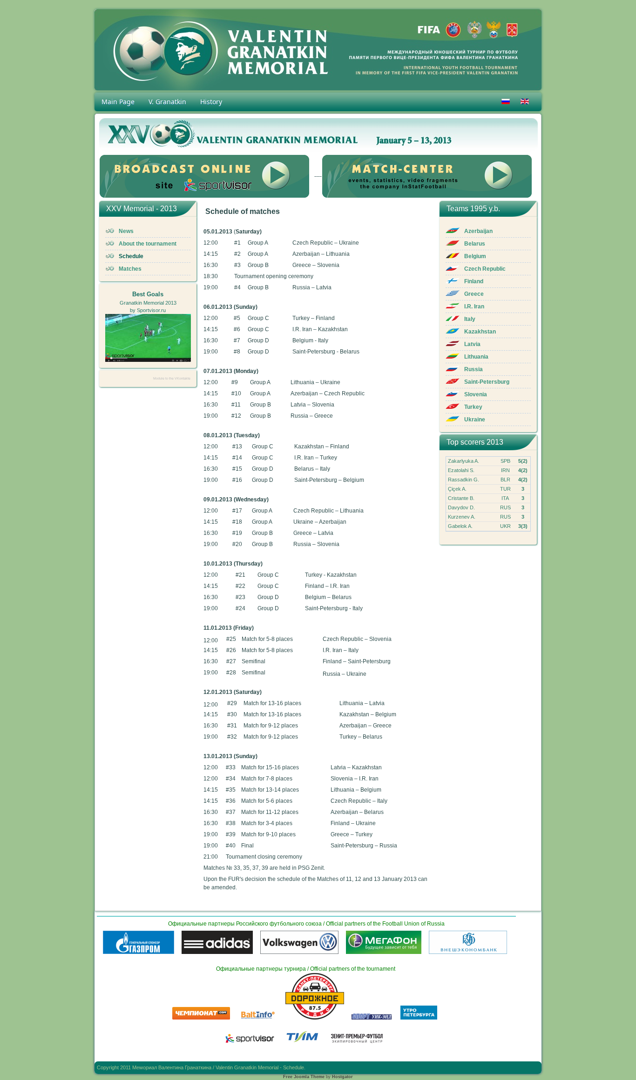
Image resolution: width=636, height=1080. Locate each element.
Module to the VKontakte (171, 378)
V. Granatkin (167, 101)
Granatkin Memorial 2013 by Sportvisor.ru (148, 302)
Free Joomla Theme (304, 1076)
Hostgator (342, 1076)
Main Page (118, 101)
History (211, 101)
